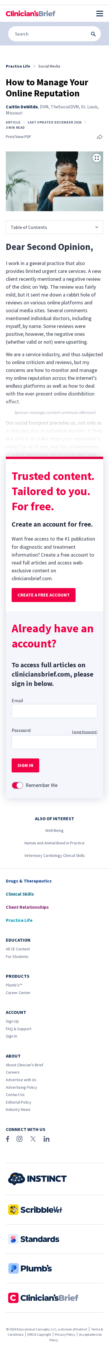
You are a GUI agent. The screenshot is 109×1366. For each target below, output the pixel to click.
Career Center (18, 992)
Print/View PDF (18, 136)
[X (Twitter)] (33, 1138)
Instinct (81, 1329)
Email (17, 700)
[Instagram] (19, 1139)
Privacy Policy (65, 1334)
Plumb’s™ (14, 985)
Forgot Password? (84, 732)
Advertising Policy (21, 1087)
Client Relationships (27, 907)
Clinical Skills (20, 894)
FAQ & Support (18, 1028)
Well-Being (54, 830)
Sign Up (12, 1021)
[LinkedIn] (46, 1139)
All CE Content (18, 949)
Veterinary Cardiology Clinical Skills (54, 855)
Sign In (11, 1036)
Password (21, 730)
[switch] (17, 785)
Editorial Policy (18, 1102)
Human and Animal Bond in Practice (54, 843)
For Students (17, 956)
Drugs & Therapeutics (29, 881)
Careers (13, 1072)
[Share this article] (99, 137)
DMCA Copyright (39, 1334)
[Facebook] (7, 1139)
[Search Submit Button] (93, 34)
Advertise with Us (21, 1079)
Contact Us (15, 1094)
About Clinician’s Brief (24, 1064)
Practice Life (19, 920)
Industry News (18, 1109)
